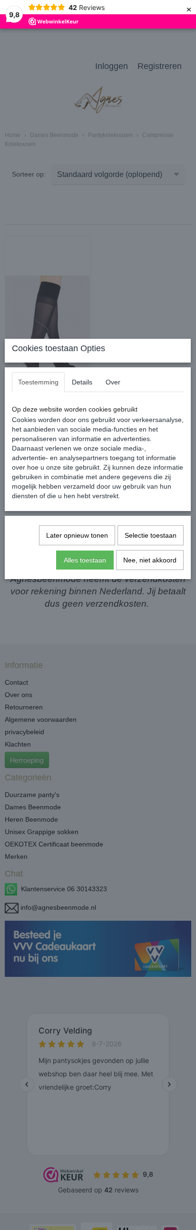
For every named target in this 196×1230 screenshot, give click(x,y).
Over (113, 382)
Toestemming (38, 382)
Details (82, 382)
